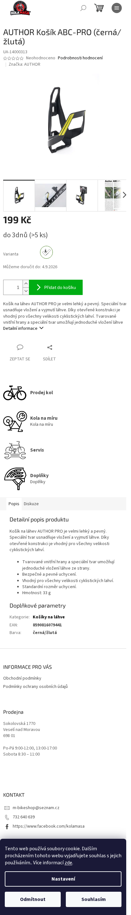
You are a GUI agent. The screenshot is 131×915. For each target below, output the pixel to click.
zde (68, 862)
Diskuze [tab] (31, 504)
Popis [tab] (14, 504)
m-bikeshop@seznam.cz (36, 808)
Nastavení (63, 878)
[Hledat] (83, 8)
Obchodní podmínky (22, 678)
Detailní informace (20, 328)
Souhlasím (93, 899)
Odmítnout (32, 899)
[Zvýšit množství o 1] (26, 283)
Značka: (24, 64)
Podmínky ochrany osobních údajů (35, 686)
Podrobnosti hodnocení (80, 58)
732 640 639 (24, 817)
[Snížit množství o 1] (26, 291)
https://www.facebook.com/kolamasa (49, 826)
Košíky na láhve (49, 617)
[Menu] (116, 8)
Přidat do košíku (60, 287)
